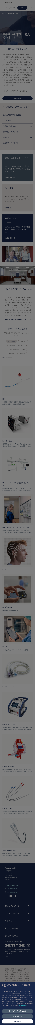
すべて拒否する (17, 1016)
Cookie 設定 (17, 1021)
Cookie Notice (23, 1005)
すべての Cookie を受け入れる (17, 1011)
